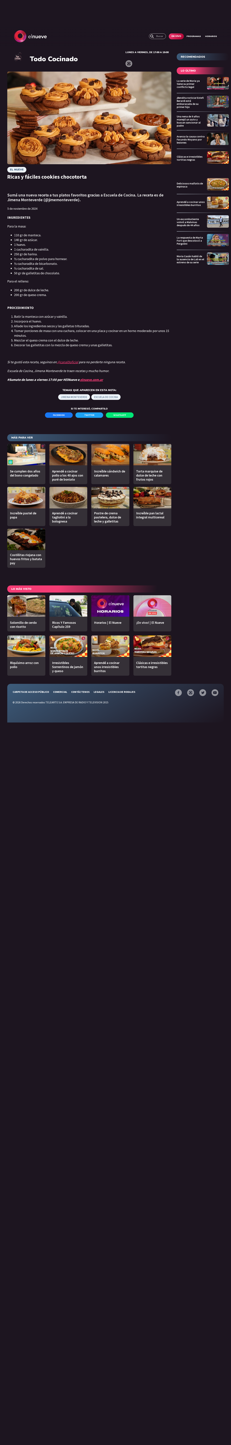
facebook (59, 415)
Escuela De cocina (106, 397)
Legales (99, 691)
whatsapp (119, 415)
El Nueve (17, 170)
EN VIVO (176, 36)
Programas (194, 36)
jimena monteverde (74, 397)
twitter (89, 415)
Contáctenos (80, 691)
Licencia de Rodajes (121, 691)
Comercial (60, 691)
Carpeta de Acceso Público (31, 691)
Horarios (211, 36)
